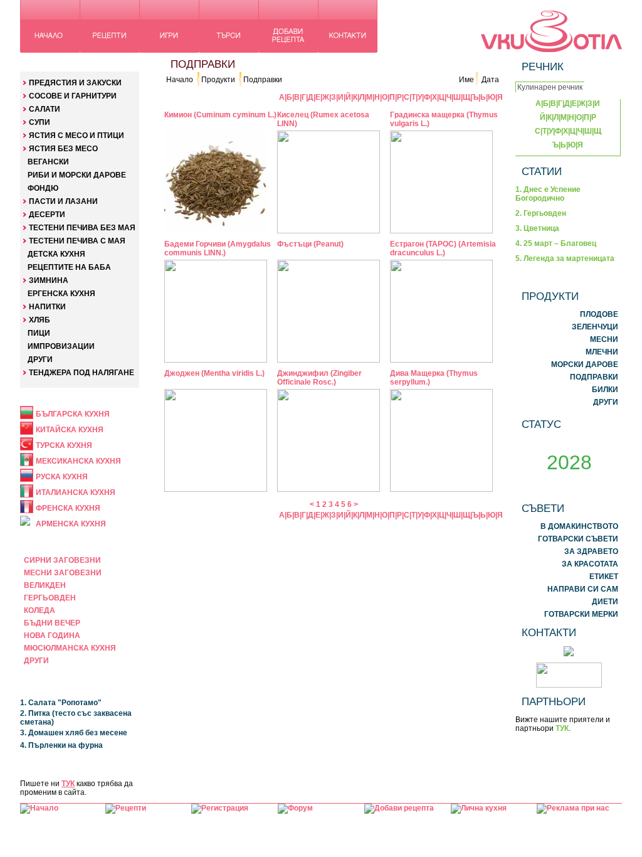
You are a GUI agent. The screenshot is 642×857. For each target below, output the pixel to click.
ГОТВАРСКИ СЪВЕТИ (578, 539)
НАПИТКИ (47, 306)
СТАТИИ (542, 171)
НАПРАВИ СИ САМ (582, 589)
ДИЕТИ (605, 601)
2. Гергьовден (540, 213)
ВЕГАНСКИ (48, 161)
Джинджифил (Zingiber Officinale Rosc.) (319, 377)
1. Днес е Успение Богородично (548, 194)
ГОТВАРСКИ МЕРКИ (581, 614)
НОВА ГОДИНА (52, 635)
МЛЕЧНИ (602, 352)
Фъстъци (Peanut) (310, 244)
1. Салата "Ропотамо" (61, 702)
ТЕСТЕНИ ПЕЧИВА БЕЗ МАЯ (82, 227)
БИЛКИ (605, 389)
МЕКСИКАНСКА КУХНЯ (78, 461)
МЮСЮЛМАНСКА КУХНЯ (70, 648)
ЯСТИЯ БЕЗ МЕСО (63, 148)
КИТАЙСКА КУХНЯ (69, 429)
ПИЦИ (39, 333)
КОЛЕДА (39, 610)
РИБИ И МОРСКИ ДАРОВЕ (77, 175)
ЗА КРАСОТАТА (590, 564)
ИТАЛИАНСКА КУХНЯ (75, 492)
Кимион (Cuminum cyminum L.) (220, 114)
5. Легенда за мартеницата (564, 258)
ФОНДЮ (43, 188)
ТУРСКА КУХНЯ (64, 445)
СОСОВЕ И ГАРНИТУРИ (73, 96)
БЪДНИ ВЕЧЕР (52, 623)
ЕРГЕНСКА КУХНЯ (61, 293)
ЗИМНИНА (48, 280)
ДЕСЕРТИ (47, 214)
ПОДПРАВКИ (594, 377)
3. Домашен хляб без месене (73, 732)
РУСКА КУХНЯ (62, 476)
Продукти (218, 79)
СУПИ (39, 122)
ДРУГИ (40, 359)
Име (466, 79)
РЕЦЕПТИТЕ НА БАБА (69, 267)
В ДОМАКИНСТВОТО (579, 526)
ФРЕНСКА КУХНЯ (68, 508)
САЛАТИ (44, 109)
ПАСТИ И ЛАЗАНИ (63, 201)
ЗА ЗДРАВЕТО (591, 551)
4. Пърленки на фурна (61, 745)
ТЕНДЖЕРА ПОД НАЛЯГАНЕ (81, 372)
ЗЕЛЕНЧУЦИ (595, 326)
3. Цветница (537, 228)
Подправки (262, 79)
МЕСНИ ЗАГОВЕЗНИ (63, 572)
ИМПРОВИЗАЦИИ (61, 346)
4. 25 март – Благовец (555, 243)
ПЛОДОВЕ (599, 314)
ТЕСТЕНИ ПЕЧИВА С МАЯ (77, 241)
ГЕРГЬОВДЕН (50, 598)
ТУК (68, 783)
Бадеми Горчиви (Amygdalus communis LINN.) (217, 248)
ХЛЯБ (39, 320)
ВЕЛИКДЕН (45, 585)
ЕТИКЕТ (603, 576)
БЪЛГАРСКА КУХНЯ (73, 414)
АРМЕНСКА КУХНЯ (71, 523)
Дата (490, 79)
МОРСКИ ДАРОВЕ (584, 364)
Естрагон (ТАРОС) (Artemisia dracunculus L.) (443, 248)
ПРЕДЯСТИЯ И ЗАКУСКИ (75, 82)
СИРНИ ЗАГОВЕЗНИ (62, 560)
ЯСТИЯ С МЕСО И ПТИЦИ (76, 135)
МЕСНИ (604, 339)
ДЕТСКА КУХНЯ (56, 254)
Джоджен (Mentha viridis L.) (214, 373)
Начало (179, 79)
